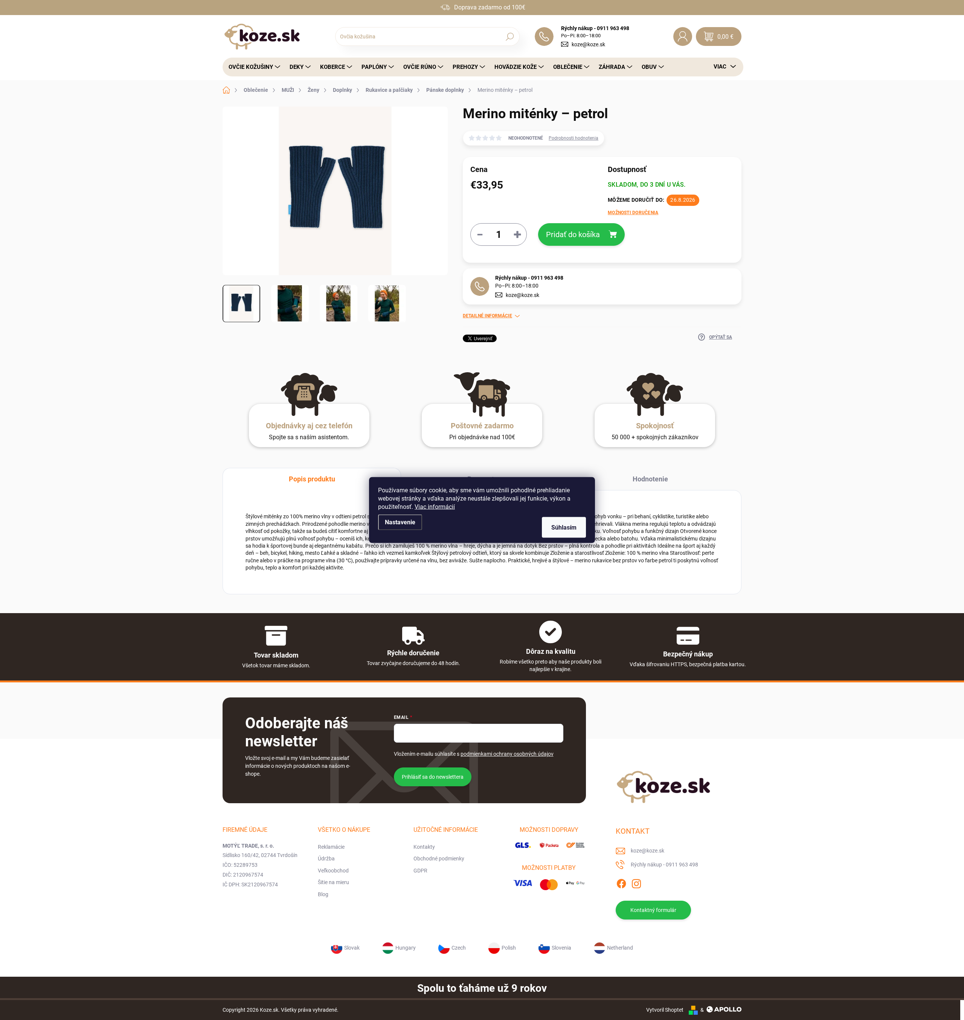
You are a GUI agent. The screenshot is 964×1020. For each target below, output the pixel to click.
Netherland (620, 948)
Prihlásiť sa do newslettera (433, 777)
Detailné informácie (487, 315)
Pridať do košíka (573, 234)
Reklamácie (331, 847)
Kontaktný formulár (653, 910)
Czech (458, 948)
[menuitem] (252, 67)
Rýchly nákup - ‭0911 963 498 (529, 278)
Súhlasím (564, 527)
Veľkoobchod (333, 871)
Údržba (326, 859)
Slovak (352, 948)
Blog (323, 894)
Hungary (405, 948)
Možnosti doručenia (633, 212)
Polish (509, 948)
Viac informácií (435, 506)
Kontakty (424, 847)
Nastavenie (400, 522)
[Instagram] (636, 882)
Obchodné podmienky (438, 859)
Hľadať (510, 36)
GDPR (420, 871)
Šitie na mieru (333, 882)
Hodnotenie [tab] (650, 479)
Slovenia (561, 948)
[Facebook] (621, 882)
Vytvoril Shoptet (664, 1010)
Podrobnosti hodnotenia (573, 138)
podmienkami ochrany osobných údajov (507, 754)
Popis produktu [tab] (312, 479)
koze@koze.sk (588, 44)
